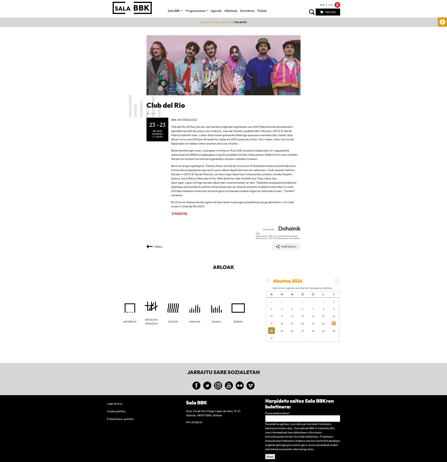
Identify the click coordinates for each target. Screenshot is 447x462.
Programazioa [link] (195, 11)
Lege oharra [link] (114, 403)
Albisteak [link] (230, 11)
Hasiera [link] (204, 22)
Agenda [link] (216, 11)
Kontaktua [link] (247, 11)
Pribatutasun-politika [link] (120, 419)
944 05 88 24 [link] (194, 422)
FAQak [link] (262, 11)
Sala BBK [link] (174, 11)
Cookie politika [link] (116, 411)
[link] (442, 22)
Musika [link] (228, 22)
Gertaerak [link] (216, 22)
